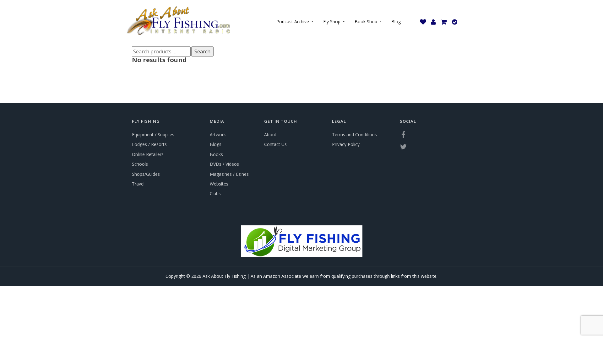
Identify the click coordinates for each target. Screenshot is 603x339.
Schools (140, 164)
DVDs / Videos (224, 164)
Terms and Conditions (354, 134)
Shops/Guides (146, 174)
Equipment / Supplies (153, 134)
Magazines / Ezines (229, 174)
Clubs (215, 193)
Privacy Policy (346, 144)
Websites (219, 184)
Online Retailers (148, 154)
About (270, 134)
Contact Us (275, 144)
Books (216, 154)
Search (202, 51)
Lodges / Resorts (149, 144)
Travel (138, 184)
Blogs (215, 144)
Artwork (218, 134)
